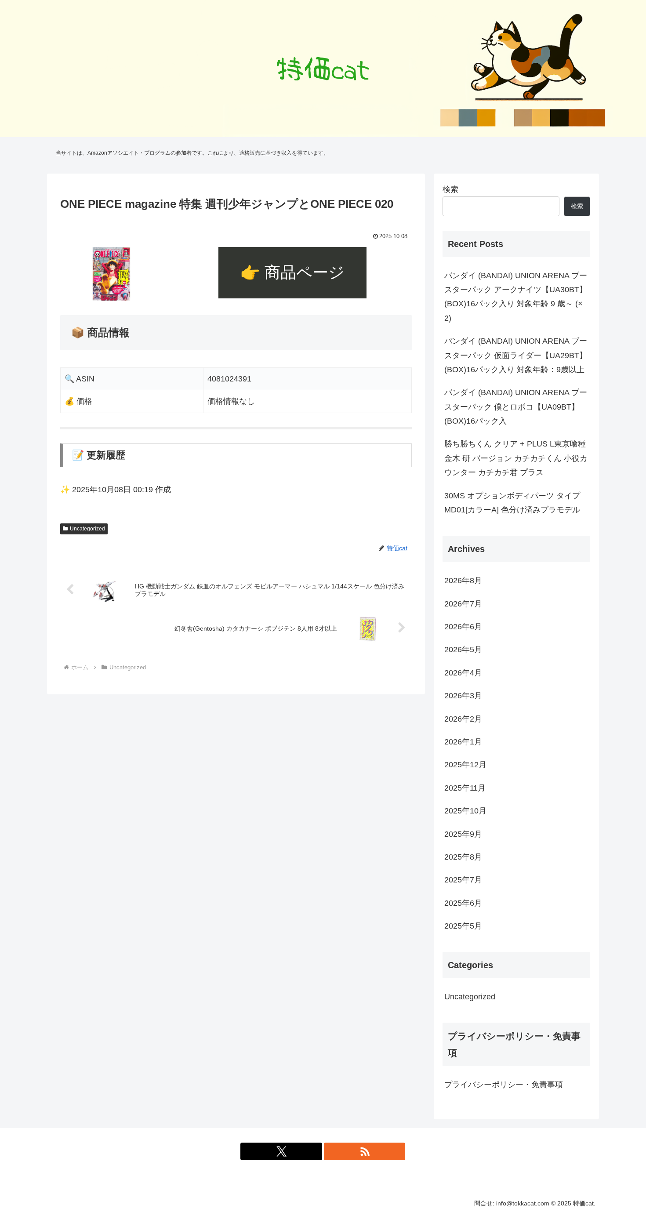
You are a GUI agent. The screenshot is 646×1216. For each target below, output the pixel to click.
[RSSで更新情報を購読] (365, 1151)
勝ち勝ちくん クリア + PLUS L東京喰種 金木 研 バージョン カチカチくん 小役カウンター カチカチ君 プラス (516, 458)
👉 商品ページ (292, 272)
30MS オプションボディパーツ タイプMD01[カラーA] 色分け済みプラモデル (512, 502)
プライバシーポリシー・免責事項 (503, 1084)
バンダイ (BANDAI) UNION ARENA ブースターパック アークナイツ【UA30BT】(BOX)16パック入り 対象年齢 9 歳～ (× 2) (515, 297)
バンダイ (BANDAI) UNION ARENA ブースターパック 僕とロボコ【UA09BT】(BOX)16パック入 (515, 406)
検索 (450, 189)
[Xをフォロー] (281, 1151)
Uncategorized (87, 529)
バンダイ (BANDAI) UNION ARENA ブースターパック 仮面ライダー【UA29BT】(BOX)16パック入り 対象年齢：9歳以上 (515, 355)
